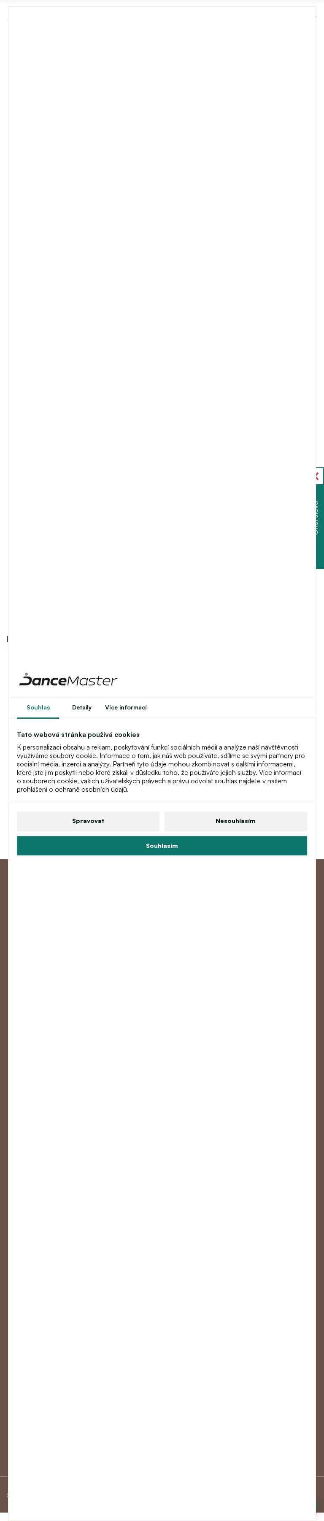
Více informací (126, 707)
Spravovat (88, 820)
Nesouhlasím (236, 820)
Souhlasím (162, 845)
